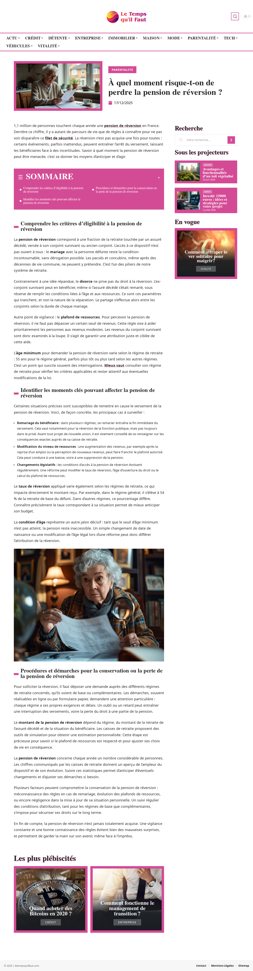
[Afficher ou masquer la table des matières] (116, 177)
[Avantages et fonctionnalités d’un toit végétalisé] (188, 172)
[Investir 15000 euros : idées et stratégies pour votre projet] (188, 200)
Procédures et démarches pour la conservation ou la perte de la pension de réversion (126, 189)
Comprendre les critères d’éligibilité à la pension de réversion (53, 189)
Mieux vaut (114, 365)
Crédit (50, 922)
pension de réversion (122, 125)
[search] (235, 16)
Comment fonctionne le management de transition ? (127, 908)
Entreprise (127, 922)
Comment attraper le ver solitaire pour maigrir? (206, 256)
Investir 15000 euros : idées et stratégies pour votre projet (215, 201)
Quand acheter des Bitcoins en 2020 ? (50, 910)
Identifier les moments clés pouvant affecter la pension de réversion (51, 201)
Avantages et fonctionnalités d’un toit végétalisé (218, 172)
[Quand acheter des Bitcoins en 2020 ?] (50, 899)
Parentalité (122, 70)
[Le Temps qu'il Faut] (126, 16)
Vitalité (206, 269)
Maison (207, 165)
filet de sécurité (59, 138)
